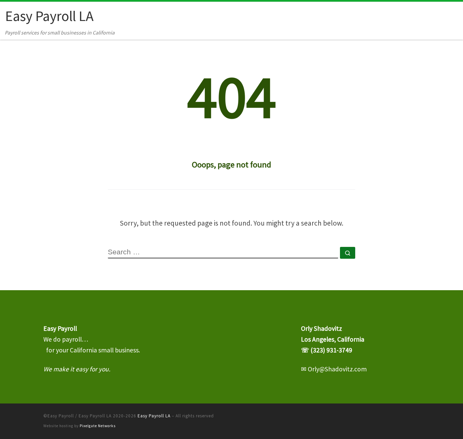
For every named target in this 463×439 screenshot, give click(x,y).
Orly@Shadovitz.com (337, 369)
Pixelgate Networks (98, 425)
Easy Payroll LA (154, 416)
